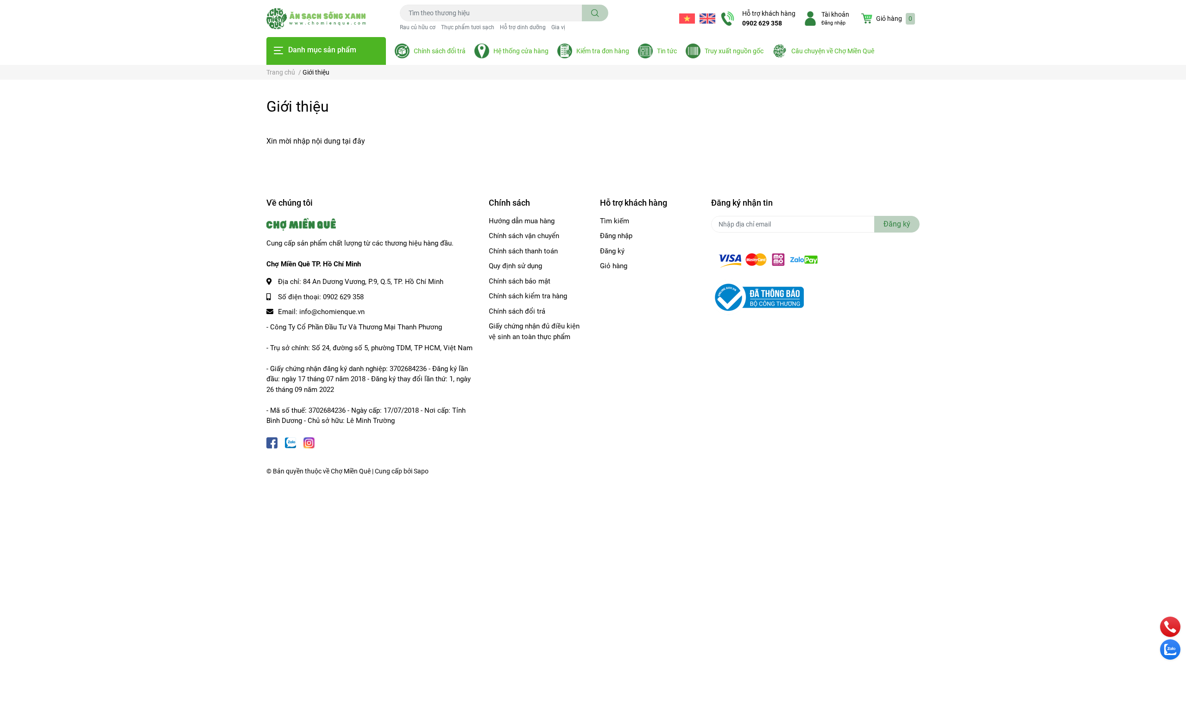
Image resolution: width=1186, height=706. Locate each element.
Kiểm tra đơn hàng (602, 51)
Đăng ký (612, 251)
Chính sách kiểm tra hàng (528, 296)
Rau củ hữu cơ (417, 27)
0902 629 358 (762, 23)
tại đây (353, 141)
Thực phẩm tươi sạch (467, 27)
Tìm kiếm (614, 221)
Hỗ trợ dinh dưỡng (523, 27)
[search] (595, 13)
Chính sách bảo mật (519, 281)
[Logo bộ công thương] (757, 297)
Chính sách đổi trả (440, 51)
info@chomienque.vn (332, 312)
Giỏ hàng (613, 266)
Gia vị (558, 27)
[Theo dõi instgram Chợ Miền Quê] (309, 442)
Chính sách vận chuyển (524, 236)
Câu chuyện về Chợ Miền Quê (832, 51)
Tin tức (667, 51)
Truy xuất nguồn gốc (734, 51)
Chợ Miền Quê (351, 471)
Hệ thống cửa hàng (521, 51)
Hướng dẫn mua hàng (522, 221)
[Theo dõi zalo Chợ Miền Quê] (290, 442)
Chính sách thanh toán (523, 251)
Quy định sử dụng (515, 266)
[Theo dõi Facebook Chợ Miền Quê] (272, 442)
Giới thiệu (297, 106)
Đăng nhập (833, 23)
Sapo (421, 471)
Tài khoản (835, 14)
